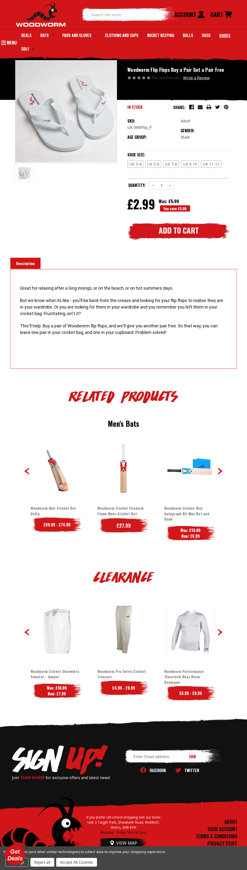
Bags (206, 35)
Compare (55, 468)
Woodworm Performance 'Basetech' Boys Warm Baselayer (184, 677)
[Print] (208, 107)
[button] (15, 855)
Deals (26, 35)
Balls (188, 35)
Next (220, 471)
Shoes (224, 35)
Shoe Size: (146, 155)
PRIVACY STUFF (222, 843)
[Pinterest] (226, 107)
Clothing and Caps (121, 35)
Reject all (42, 862)
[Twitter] (217, 107)
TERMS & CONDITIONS (216, 836)
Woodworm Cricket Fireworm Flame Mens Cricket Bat (120, 510)
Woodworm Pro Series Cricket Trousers (121, 674)
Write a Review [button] (196, 78)
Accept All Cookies (76, 862)
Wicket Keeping (160, 35)
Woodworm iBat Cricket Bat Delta (53, 510)
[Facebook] (191, 107)
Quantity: (136, 185)
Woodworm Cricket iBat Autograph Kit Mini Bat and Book (186, 513)
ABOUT (230, 821)
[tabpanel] (56, 486)
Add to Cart (124, 477)
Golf (25, 49)
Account (186, 14)
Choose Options (57, 477)
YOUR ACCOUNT (222, 829)
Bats (44, 35)
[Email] (200, 107)
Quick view (53, 458)
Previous (27, 471)
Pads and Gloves (76, 35)
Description (25, 263)
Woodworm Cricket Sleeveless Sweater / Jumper (55, 674)
